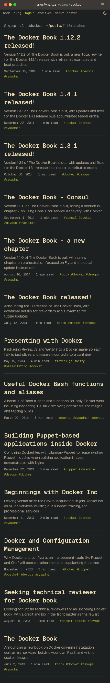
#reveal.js (63, 361)
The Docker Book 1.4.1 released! (40, 98)
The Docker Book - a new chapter (44, 244)
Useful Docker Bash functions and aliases (54, 387)
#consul (70, 218)
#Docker (68, 569)
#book (64, 274)
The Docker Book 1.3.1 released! (40, 149)
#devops (87, 71)
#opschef (11, 574)
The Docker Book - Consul (46, 197)
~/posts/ (54, 26)
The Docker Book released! (48, 297)
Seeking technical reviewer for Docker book (50, 596)
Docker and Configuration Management (47, 544)
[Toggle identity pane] (103, 5)
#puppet (70, 469)
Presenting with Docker (43, 340)
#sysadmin (12, 76)
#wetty (79, 361)
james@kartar (45, 4)
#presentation (15, 366)
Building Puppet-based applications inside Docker (50, 439)
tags (65, 4)
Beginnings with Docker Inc (50, 492)
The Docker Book (30, 638)
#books (80, 621)
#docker (72, 71)
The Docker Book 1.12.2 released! (42, 41)
